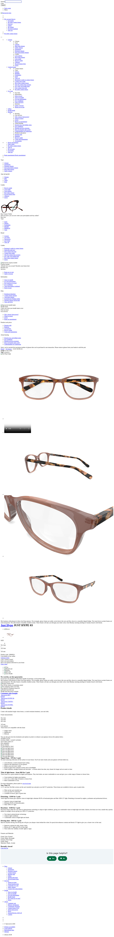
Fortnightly (18, 75)
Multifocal (7, 228)
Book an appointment (21, 121)
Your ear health (12, 893)
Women (6, 177)
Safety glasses (19, 47)
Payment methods (13, 29)
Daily (16, 76)
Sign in (13, 19)
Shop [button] (5, 866)
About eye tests (12, 882)
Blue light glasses (20, 46)
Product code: (4, 654)
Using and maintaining (21, 139)
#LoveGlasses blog (20, 64)
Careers (10, 914)
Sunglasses (18, 49)
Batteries (17, 136)
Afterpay (17, 62)
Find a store (7, 8)
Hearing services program (22, 128)
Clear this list (4, 848)
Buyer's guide (19, 60)
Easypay (10, 24)
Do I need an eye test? (10, 283)
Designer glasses (19, 51)
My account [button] (7, 19)
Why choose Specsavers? (22, 117)
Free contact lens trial (21, 88)
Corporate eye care (13, 885)
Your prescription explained (12, 286)
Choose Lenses (5, 658)
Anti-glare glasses (9, 297)
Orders (10, 25)
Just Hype (7, 625)
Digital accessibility (9, 927)
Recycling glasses (20, 57)
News (9, 911)
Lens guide (18, 59)
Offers (9, 109)
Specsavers (7, 239)
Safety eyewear (19, 105)
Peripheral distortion (10, 294)
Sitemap (6, 931)
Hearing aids (18, 134)
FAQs (16, 65)
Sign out (10, 30)
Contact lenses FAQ (13, 908)
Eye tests (10, 91)
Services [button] (6, 881)
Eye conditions (19, 101)
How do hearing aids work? (23, 129)
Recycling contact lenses (22, 83)
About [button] (6, 901)
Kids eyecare (18, 96)
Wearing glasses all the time (12, 300)
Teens (6, 180)
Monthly (17, 73)
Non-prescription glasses (22, 52)
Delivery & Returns (13, 905)
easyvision (7, 241)
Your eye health (19, 97)
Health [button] (6, 890)
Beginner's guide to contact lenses (24, 80)
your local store (26, 783)
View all (17, 78)
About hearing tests (13, 884)
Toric (5, 230)
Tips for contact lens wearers (23, 84)
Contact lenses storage (10, 295)
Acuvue (6, 236)
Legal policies (8, 928)
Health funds (11, 110)
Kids (5, 182)
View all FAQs (19, 102)
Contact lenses (12, 67)
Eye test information (20, 99)
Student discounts (13, 877)
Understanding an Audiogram (23, 131)
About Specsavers (13, 909)
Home (2, 349)
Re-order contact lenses (14, 22)
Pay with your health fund (22, 86)
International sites (9, 930)
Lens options (18, 56)
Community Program (14, 906)
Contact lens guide (20, 81)
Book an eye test (19, 107)
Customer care (12, 903)
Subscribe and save (9, 250)
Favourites (11, 21)
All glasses (9, 349)
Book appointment (13, 142)
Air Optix (7, 237)
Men (5, 178)
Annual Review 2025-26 (15, 913)
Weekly (17, 72)
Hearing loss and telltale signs (23, 125)
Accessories (18, 141)
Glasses (10, 39)
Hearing (10, 112)
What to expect (19, 118)
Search (3, 1)
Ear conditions (19, 126)
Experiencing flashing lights (12, 299)
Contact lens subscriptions (15, 889)
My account (11, 149)
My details (11, 27)
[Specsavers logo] (6, 13)
